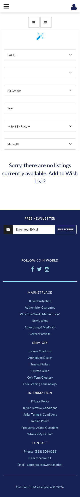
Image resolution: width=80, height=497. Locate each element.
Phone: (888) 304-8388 (40, 451)
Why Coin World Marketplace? (40, 314)
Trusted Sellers (40, 364)
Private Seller (40, 371)
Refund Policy (40, 421)
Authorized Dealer (40, 357)
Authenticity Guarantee (40, 307)
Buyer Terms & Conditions (40, 408)
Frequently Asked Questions (40, 427)
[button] (40, 38)
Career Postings (40, 334)
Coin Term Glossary (40, 377)
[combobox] (40, 54)
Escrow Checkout (40, 351)
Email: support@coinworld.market (40, 464)
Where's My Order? (40, 434)
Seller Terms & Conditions (40, 414)
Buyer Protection (40, 301)
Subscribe (65, 229)
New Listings (40, 320)
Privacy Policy (40, 401)
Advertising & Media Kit (40, 327)
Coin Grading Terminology (40, 384)
